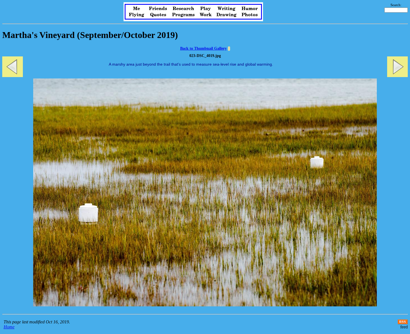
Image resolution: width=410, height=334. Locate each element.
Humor (250, 8)
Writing (226, 8)
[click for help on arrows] (229, 48)
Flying (136, 15)
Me (136, 8)
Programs (183, 15)
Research (183, 8)
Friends (158, 8)
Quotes (158, 15)
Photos (250, 15)
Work (206, 15)
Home (9, 327)
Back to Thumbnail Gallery (203, 48)
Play (205, 8)
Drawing (226, 15)
